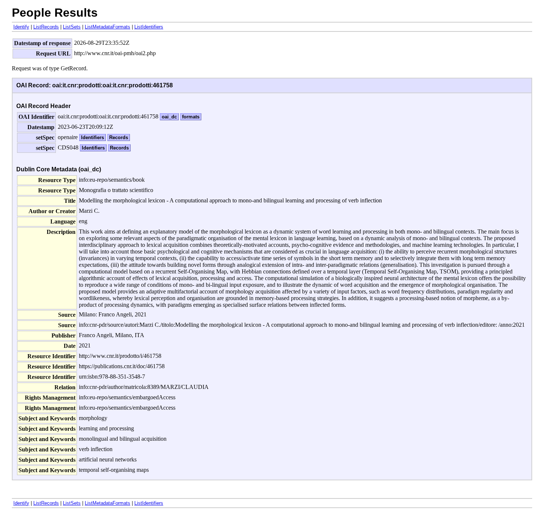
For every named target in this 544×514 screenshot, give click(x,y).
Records (118, 137)
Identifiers (92, 137)
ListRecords (46, 27)
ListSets (72, 27)
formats (190, 117)
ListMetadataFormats (107, 27)
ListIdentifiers (148, 27)
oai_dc (169, 117)
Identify (21, 27)
